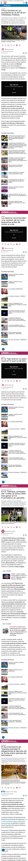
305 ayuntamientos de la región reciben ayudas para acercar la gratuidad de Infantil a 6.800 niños (17, 152)
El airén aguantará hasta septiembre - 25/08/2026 (15, 333)
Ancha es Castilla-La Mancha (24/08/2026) (16, 187)
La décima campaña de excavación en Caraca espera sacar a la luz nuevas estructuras (16, 319)
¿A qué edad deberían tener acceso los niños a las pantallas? (17, 326)
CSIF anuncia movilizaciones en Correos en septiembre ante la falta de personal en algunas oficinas (16, 137)
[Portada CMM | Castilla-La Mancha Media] (5, 3)
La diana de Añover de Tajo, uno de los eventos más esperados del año (17, 195)
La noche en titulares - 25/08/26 (16, 296)
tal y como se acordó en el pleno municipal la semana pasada (14, 821)
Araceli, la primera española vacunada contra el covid (15, 166)
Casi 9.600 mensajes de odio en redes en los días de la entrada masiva (16, 312)
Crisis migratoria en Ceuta (19, 0)
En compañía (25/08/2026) (15, 289)
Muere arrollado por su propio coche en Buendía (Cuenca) (16, 173)
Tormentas (10, 0)
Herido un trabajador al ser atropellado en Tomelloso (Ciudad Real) (17, 305)
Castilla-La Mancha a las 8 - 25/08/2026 (15, 282)
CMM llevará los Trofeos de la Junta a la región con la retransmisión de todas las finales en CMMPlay (18, 632)
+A (23, 53)
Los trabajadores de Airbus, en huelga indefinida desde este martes (16, 181)
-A (25, 53)
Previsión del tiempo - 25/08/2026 (17, 339)
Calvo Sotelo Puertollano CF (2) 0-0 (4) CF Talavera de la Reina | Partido (19, 576)
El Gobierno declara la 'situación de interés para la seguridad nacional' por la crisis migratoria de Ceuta (17, 159)
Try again (14, 92)
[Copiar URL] (14, 89)
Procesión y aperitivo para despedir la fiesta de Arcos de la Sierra (16, 203)
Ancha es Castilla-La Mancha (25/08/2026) (16, 275)
